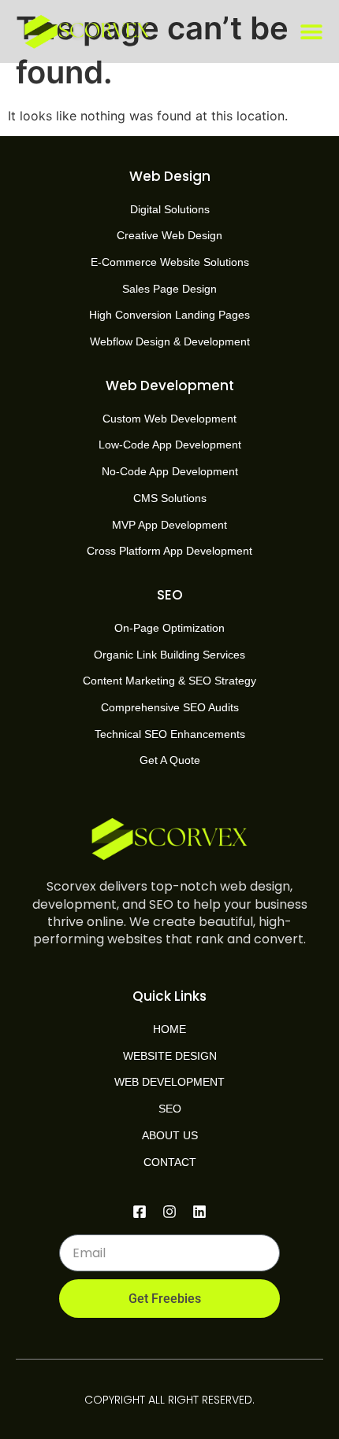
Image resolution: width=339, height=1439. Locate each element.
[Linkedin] (199, 1212)
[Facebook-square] (139, 1212)
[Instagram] (169, 1212)
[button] (312, 32)
